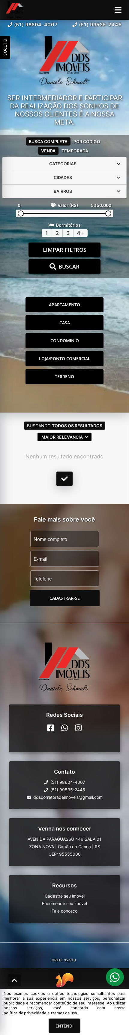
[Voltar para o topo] (14, 980)
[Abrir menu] (118, 9)
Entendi (65, 1026)
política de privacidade (25, 1013)
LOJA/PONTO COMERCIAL (64, 358)
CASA (64, 322)
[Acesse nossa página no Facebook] (50, 728)
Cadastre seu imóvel (65, 895)
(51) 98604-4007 (36, 25)
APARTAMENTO (64, 304)
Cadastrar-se (65, 598)
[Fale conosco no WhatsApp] (64, 728)
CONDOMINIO (64, 340)
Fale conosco (64, 910)
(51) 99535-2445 (100, 25)
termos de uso (64, 1013)
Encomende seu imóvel (64, 903)
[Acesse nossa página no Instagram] (78, 728)
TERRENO (64, 376)
